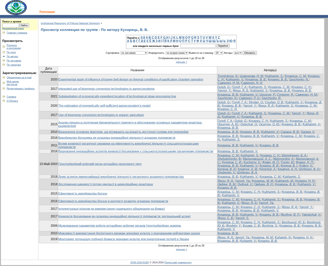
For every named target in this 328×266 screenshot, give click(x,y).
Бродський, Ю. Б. (293, 222)
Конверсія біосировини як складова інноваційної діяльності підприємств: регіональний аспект (124, 216)
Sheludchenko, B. (229, 158)
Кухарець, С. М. (295, 76)
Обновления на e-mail (19, 77)
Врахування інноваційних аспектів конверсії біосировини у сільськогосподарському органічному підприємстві (135, 151)
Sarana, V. (308, 131)
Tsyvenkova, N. (228, 76)
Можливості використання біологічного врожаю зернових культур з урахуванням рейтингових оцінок (129, 233)
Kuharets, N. (283, 237)
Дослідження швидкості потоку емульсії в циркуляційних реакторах (105, 184)
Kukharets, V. (235, 79)
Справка (11, 96)
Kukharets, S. (274, 76)
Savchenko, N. (299, 79)
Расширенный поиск (13, 28)
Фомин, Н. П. (305, 162)
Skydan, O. (256, 102)
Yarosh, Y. (224, 90)
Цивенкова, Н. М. (252, 76)
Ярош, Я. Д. (241, 90)
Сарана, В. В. (290, 131)
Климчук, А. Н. (288, 169)
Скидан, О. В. (274, 102)
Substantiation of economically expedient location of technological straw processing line (117, 96)
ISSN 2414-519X (139, 262)
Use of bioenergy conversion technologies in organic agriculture (101, 115)
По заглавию (14, 60)
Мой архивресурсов (13, 83)
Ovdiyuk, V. (245, 184)
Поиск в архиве (11, 21)
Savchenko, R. (271, 98)
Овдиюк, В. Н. (263, 184)
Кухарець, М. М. (263, 180)
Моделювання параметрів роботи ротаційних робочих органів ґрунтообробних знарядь (119, 225)
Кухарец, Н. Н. (305, 180)
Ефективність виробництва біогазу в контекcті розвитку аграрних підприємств (113, 201)
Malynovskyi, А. (283, 158)
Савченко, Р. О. (249, 98)
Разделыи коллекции (14, 47)
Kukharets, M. (284, 180)
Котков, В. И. (227, 169)
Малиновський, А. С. (257, 158)
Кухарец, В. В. (277, 79)
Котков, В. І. (289, 165)
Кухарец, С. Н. (301, 87)
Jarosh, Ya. (242, 237)
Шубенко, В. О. (309, 169)
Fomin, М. (287, 162)
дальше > (181, 62)
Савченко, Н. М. (229, 82)
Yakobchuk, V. (311, 214)
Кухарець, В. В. (255, 79)
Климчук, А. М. (248, 169)
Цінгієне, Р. (267, 94)
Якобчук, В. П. (290, 214)
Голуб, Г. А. (239, 87)
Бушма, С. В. (252, 225)
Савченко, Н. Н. (252, 82)
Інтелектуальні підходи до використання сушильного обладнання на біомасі (111, 208)
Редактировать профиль (21, 88)
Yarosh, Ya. (242, 180)
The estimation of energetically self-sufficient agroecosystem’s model (104, 105)
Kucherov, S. (252, 162)
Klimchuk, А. (267, 169)
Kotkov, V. (306, 165)
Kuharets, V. (248, 240)
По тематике (14, 64)
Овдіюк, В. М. (227, 184)
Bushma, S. (270, 225)
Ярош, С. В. (226, 218)
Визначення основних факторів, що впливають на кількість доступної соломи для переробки (123, 131)
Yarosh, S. (242, 218)
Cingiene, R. (285, 94)
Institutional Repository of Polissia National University (70, 23)
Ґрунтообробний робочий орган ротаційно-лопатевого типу (100, 164)
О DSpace (12, 100)
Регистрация (47, 11)
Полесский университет (178, 262)
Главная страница (17, 32)
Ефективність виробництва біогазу (82, 193)
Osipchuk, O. (249, 124)
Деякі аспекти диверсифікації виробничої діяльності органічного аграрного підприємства (121, 176)
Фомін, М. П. (270, 162)
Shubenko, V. (227, 172)
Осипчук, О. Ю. (269, 124)
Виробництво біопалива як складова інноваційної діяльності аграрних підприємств (116, 137)
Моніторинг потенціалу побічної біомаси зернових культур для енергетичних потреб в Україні (123, 239)
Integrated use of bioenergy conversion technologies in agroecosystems (106, 88)
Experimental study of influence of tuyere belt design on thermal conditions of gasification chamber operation (130, 79)
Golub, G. (224, 87)
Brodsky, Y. (233, 225)
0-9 (143, 37)
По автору (12, 56)
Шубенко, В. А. (247, 172)
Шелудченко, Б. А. (294, 155)
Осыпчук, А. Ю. (228, 124)
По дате (11, 52)
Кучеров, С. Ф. (232, 162)
